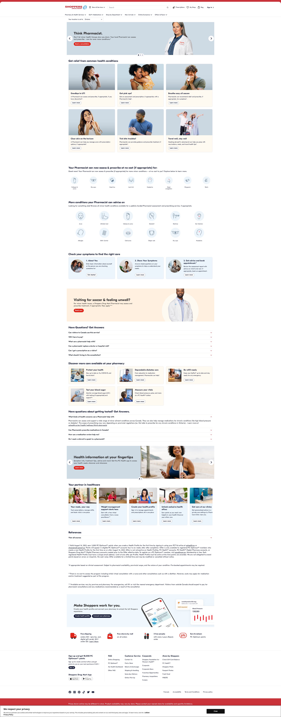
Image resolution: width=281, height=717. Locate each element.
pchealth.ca (190, 545)
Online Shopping (114, 660)
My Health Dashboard (115, 667)
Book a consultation (82, 44)
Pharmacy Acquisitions (150, 676)
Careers (145, 680)
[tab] (138, 55)
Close (216, 711)
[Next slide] (211, 38)
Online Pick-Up (130, 678)
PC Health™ (166, 663)
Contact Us (128, 660)
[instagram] (74, 692)
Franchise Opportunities (150, 673)
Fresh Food (166, 674)
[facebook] (69, 692)
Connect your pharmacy (101, 616)
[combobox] (139, 7)
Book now (78, 310)
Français (166, 692)
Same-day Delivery (131, 674)
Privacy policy (208, 692)
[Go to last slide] (70, 38)
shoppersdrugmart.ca (76, 548)
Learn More (93, 642)
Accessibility (177, 692)
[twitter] (88, 692)
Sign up (71, 667)
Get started (91, 275)
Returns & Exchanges (132, 667)
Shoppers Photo (167, 667)
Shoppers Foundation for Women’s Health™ (150, 661)
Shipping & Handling (132, 670)
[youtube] (93, 692)
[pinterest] (79, 692)
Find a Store (129, 663)
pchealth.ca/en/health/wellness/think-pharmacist (87, 425)
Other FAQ (111, 670)
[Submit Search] (167, 7)
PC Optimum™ (113, 663)
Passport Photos (167, 670)
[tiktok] (83, 692)
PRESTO (165, 678)
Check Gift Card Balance (170, 660)
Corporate (145, 665)
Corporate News (147, 669)
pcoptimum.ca (180, 552)
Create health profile (82, 616)
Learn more (76, 103)
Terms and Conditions (192, 692)
